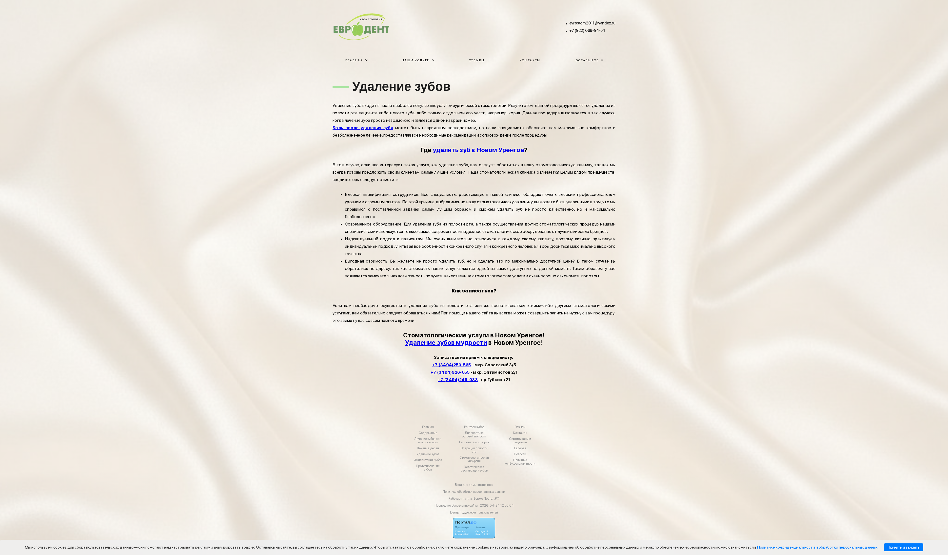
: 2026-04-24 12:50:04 (496, 505)
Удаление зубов (428, 454)
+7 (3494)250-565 (451, 364)
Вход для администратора (474, 485)
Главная (428, 427)
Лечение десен (428, 448)
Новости (520, 454)
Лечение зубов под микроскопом (427, 440)
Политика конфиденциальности (520, 461)
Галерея (520, 448)
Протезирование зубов (428, 467)
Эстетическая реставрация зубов (474, 468)
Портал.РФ (491, 498)
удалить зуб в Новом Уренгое (478, 150)
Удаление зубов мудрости (446, 342)
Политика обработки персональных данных (474, 491)
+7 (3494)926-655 (450, 372)
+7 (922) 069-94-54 (587, 30)
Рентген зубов (474, 427)
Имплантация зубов (428, 460)
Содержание (428, 433)
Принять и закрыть (904, 547)
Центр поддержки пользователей (474, 512)
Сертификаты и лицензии (520, 440)
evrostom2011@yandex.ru (592, 23)
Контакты (530, 60)
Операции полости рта (474, 450)
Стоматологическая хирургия (474, 459)
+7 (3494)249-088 (458, 379)
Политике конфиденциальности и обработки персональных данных (817, 547)
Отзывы (477, 60)
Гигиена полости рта (474, 442)
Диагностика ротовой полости (474, 434)
